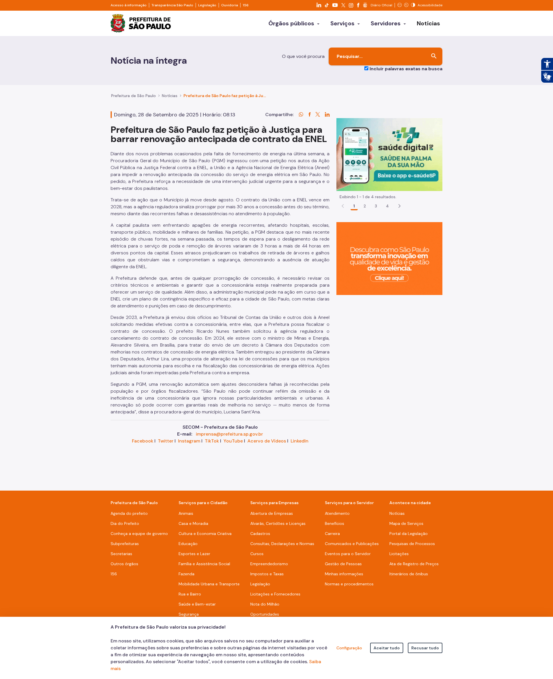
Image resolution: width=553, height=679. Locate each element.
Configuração (349, 647)
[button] (399, 206)
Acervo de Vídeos (266, 441)
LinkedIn (299, 441)
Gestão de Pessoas (343, 563)
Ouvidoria (229, 5)
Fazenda (186, 573)
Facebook (142, 441)
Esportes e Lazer (194, 553)
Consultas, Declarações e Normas (282, 543)
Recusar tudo (425, 647)
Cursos (257, 553)
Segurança (189, 614)
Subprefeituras (125, 543)
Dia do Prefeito (125, 523)
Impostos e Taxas (267, 573)
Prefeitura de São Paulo (133, 95)
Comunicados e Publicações (352, 543)
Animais (186, 513)
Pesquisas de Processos (412, 543)
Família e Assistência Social (204, 563)
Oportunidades (264, 614)
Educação (188, 543)
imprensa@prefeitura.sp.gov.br (229, 434)
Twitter (165, 441)
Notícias (169, 95)
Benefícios (334, 523)
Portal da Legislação (408, 533)
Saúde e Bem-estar (197, 604)
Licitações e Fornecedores (275, 594)
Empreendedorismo (269, 563)
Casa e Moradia (193, 523)
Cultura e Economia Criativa (205, 533)
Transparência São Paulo (172, 5)
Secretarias (121, 553)
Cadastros (260, 533)
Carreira (332, 533)
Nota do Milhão (264, 604)
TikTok (212, 441)
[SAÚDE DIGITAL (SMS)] (389, 154)
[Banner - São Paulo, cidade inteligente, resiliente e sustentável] (389, 258)
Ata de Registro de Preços (414, 563)
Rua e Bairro (190, 594)
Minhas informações (344, 573)
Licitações (399, 553)
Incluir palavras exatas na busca (406, 69)
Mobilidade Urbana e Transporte (209, 584)
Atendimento (337, 513)
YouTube (233, 441)
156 (246, 5)
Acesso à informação (129, 5)
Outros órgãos (124, 563)
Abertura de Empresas (271, 513)
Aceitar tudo (387, 647)
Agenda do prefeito (129, 513)
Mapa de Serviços (406, 523)
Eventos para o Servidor (348, 553)
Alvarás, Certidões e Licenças (278, 523)
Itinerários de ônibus (408, 573)
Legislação (207, 5)
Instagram (189, 441)
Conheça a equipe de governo (139, 533)
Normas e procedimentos (349, 584)
